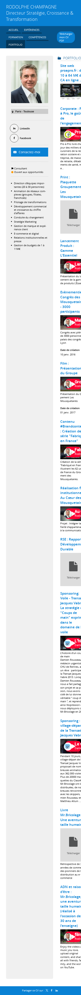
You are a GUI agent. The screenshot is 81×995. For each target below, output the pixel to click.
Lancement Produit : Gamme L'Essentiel (69, 248)
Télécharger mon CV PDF (65, 37)
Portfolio (72, 58)
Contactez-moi (29, 152)
